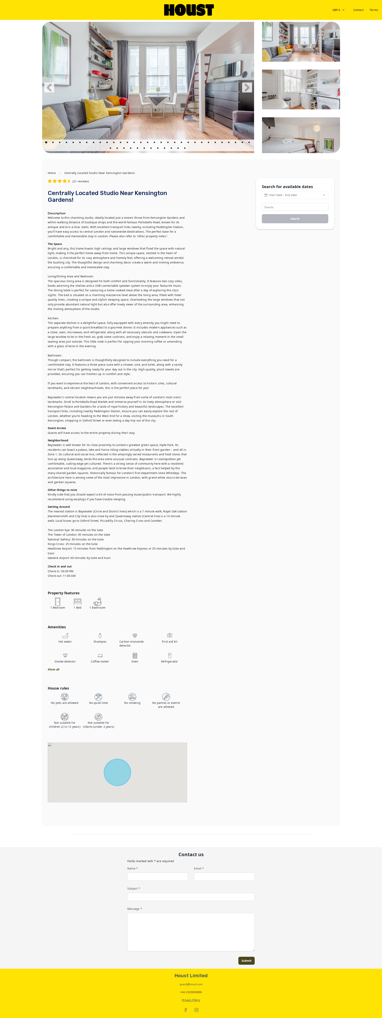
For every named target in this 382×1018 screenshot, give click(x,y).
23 (195, 143)
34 (124, 148)
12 (121, 143)
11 (114, 143)
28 (229, 143)
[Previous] (49, 87)
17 (154, 143)
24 (202, 143)
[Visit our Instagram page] (196, 1010)
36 (137, 148)
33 (117, 148)
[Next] (247, 87)
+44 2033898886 (191, 992)
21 (181, 143)
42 (178, 148)
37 (144, 148)
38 (151, 148)
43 (185, 148)
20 (175, 143)
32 (110, 148)
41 (171, 148)
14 (134, 143)
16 (148, 143)
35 (131, 148)
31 (249, 143)
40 (165, 148)
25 (209, 143)
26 (215, 143)
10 (107, 143)
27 (222, 143)
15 (141, 143)
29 (236, 143)
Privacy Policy (191, 1000)
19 (168, 143)
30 (242, 143)
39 (158, 148)
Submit (246, 961)
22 (188, 143)
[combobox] (338, 10)
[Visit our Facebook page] (186, 1010)
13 (127, 143)
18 (161, 143)
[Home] (189, 10)
